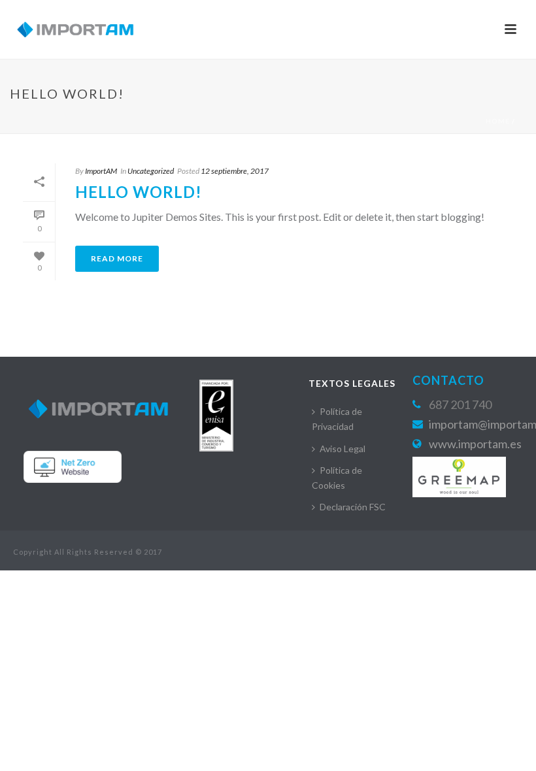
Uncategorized (150, 171)
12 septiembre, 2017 (235, 171)
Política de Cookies (337, 478)
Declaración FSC (353, 506)
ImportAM (101, 171)
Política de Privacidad (337, 419)
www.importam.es (475, 444)
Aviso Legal (342, 448)
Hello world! (138, 191)
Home (498, 121)
